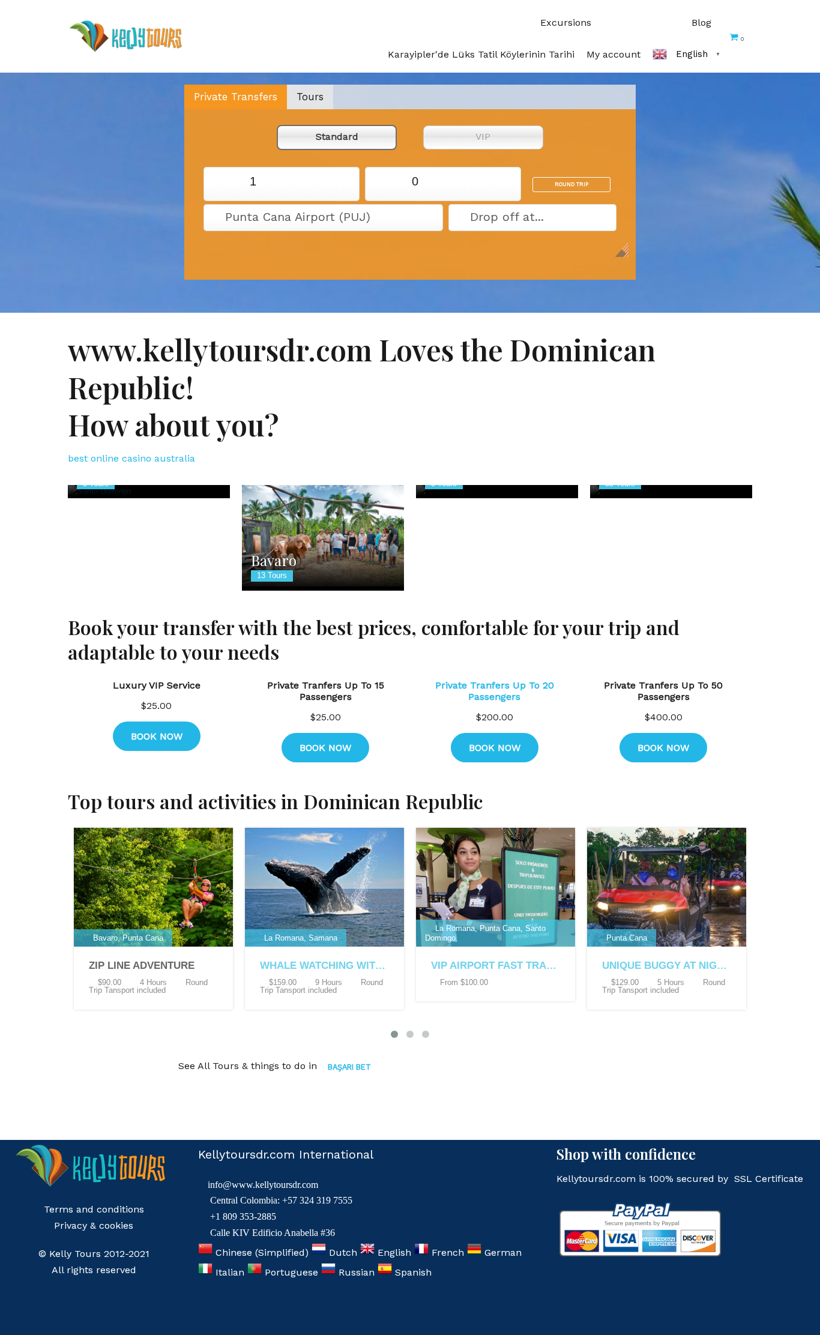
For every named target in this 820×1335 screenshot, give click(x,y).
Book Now (156, 736)
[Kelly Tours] (128, 36)
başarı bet (349, 1066)
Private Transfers (235, 97)
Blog (701, 22)
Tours (310, 97)
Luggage (386, 181)
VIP (482, 136)
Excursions (565, 22)
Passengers (224, 181)
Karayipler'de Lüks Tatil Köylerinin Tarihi (481, 54)
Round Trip (571, 184)
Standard (337, 136)
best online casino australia (131, 458)
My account (613, 54)
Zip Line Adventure (141, 965)
